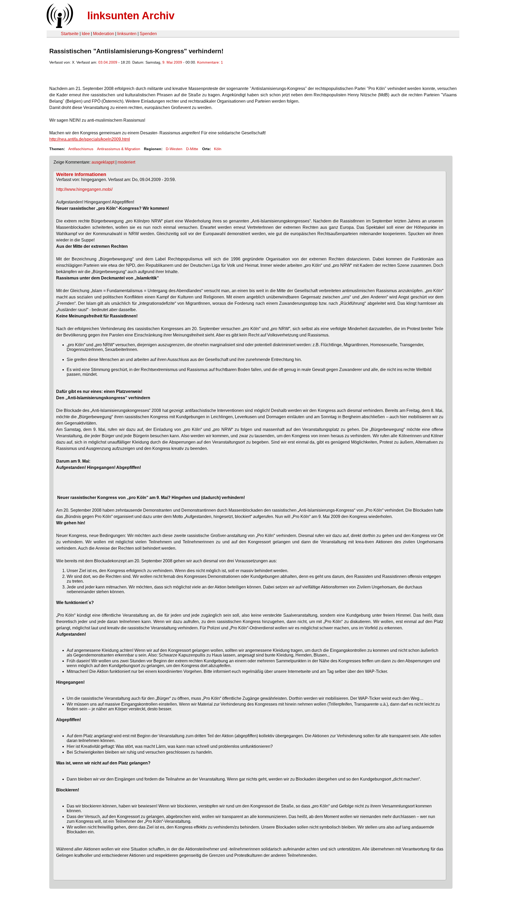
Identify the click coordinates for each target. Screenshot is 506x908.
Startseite (70, 33)
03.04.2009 (107, 62)
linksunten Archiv (130, 15)
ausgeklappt (102, 162)
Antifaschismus (80, 149)
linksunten (127, 33)
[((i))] (59, 26)
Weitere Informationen (81, 174)
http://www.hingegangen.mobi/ (84, 189)
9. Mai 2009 (172, 62)
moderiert (126, 162)
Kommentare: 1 (210, 62)
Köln (217, 149)
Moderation (103, 33)
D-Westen (174, 149)
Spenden (148, 33)
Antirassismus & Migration (118, 149)
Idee (86, 33)
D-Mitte (192, 149)
